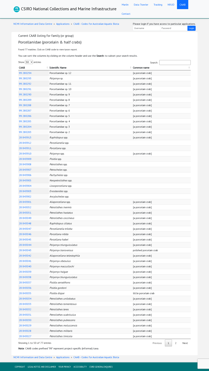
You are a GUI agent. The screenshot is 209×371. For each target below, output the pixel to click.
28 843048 (25, 223)
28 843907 (25, 169)
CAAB (183, 4)
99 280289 (25, 99)
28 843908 (25, 164)
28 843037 (25, 282)
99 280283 (25, 132)
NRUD (171, 4)
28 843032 (25, 309)
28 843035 (25, 293)
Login (191, 28)
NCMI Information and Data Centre (32, 23)
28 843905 (25, 180)
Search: (154, 62)
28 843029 (25, 325)
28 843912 (25, 142)
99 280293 (25, 78)
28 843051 (25, 212)
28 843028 (25, 330)
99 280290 (25, 94)
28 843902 (25, 196)
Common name (141, 67)
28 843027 (25, 336)
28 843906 (25, 175)
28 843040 (25, 266)
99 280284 (25, 126)
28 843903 (25, 191)
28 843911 (25, 148)
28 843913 (25, 137)
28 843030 (25, 320)
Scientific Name (57, 67)
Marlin (125, 4)
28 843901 (25, 201)
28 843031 (25, 314)
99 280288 (25, 105)
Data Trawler (141, 4)
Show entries (29, 62)
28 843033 (25, 304)
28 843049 (25, 218)
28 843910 (25, 153)
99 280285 (25, 121)
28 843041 (25, 261)
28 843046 (25, 234)
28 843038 (25, 277)
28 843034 (25, 298)
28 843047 (25, 228)
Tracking (157, 4)
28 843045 (25, 239)
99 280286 (25, 116)
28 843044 (25, 244)
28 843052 (25, 207)
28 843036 (25, 287)
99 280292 (25, 83)
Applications (63, 23)
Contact (126, 13)
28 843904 (25, 185)
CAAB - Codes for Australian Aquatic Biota (96, 23)
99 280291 (25, 89)
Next (185, 343)
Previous (157, 343)
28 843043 (25, 250)
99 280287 (25, 110)
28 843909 (25, 159)
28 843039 (25, 271)
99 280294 (25, 73)
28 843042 (25, 255)
